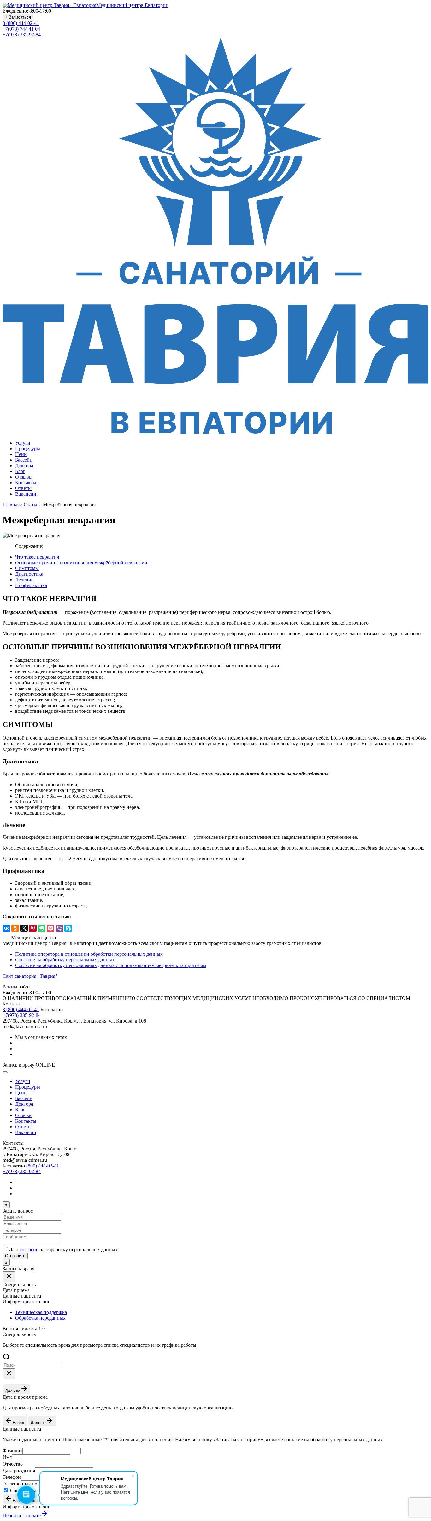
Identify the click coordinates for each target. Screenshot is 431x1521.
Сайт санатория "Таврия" (30, 976)
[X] (24, 928)
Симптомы (27, 568)
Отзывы (23, 477)
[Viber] (59, 928)
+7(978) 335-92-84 (22, 34)
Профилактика (31, 585)
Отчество (13, 1463)
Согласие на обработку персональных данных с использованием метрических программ (110, 965)
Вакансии (25, 494)
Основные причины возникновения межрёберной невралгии (81, 562)
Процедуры (27, 448)
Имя (7, 1457)
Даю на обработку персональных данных (63, 1249)
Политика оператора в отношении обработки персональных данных (89, 954)
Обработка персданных (40, 1318)
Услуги (22, 443)
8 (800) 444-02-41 (21, 23)
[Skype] (68, 928)
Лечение (24, 579)
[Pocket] (50, 928)
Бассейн (23, 460)
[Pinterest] (33, 928)
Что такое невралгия (37, 557)
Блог (20, 471)
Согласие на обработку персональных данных (65, 959)
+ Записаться (18, 17)
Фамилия (12, 1450)
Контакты (25, 482)
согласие (29, 1249)
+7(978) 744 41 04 (21, 29)
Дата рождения (19, 1470)
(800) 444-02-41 (42, 1165)
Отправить (15, 1255)
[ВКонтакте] (6, 928)
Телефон (12, 1477)
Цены (21, 454)
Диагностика (29, 574)
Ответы (23, 488)
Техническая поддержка (41, 1312)
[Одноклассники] (15, 928)
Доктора (24, 465)
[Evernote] (41, 928)
